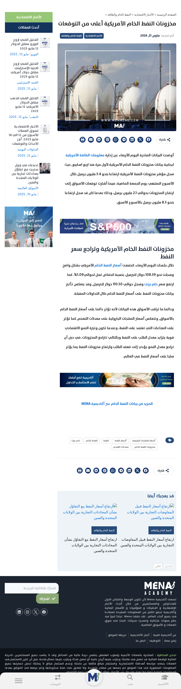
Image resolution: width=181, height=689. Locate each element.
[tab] (29, 17)
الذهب (34, 117)
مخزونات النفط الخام (144, 446)
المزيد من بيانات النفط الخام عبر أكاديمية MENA (117, 403)
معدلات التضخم (121, 446)
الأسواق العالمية (28, 188)
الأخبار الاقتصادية (144, 14)
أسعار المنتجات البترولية (143, 440)
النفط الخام (92, 440)
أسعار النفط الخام (108, 265)
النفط (106, 440)
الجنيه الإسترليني (27, 82)
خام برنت (151, 284)
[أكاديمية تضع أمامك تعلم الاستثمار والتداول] (117, 379)
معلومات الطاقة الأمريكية (85, 155)
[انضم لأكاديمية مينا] (29, 226)
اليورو (34, 54)
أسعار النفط (121, 440)
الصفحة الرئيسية (166, 14)
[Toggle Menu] (18, 680)
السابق (168, 566)
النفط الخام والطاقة (119, 14)
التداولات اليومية (27, 149)
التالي (158, 566)
